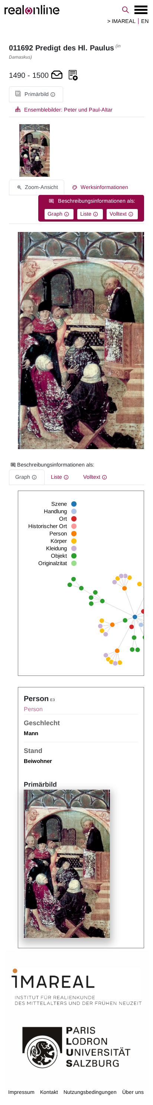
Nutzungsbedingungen (90, 1092)
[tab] (36, 94)
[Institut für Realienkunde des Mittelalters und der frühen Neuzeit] (76, 987)
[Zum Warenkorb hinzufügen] (57, 75)
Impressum (21, 1092)
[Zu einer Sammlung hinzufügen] (73, 75)
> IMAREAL (121, 21)
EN (145, 21)
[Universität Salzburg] (76, 1047)
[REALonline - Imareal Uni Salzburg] (76, 9)
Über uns (133, 1092)
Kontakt (49, 1092)
